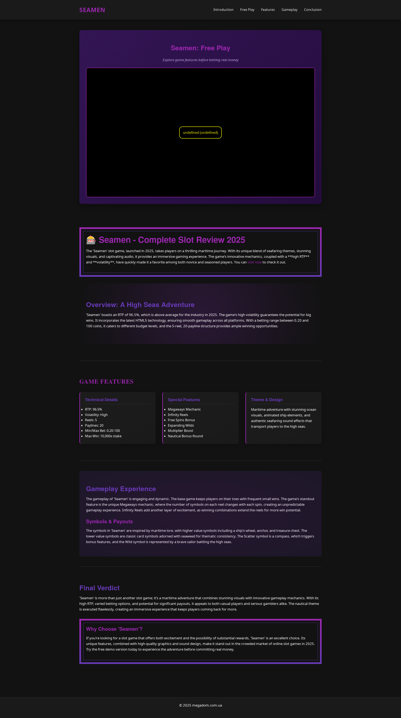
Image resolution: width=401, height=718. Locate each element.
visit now (254, 262)
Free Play (247, 9)
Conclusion (313, 9)
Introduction (223, 9)
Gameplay (289, 9)
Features (268, 9)
